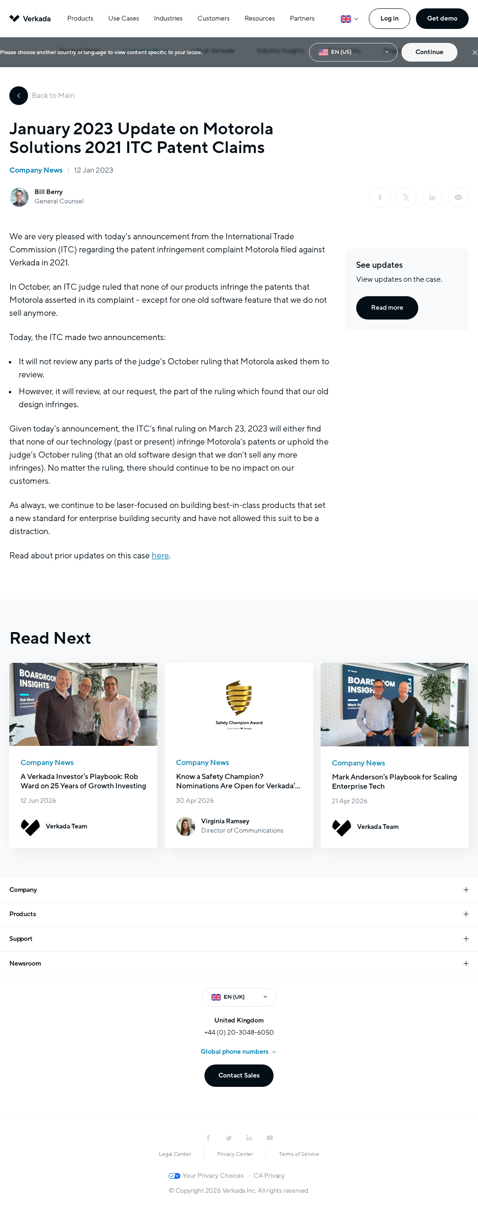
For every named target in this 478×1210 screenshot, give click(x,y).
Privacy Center (235, 1154)
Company (23, 889)
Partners (302, 18)
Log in (389, 18)
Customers (213, 18)
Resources (260, 18)
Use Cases (123, 18)
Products (80, 18)
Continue (429, 52)
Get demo (442, 18)
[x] (406, 197)
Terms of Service (299, 1154)
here (160, 555)
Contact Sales (239, 1075)
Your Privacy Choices (213, 1175)
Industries (168, 18)
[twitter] (228, 1137)
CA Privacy (269, 1175)
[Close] (475, 52)
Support (21, 938)
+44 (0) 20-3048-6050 (239, 1032)
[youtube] (269, 1137)
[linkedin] (432, 197)
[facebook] (380, 197)
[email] (458, 197)
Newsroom (25, 963)
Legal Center (175, 1154)
